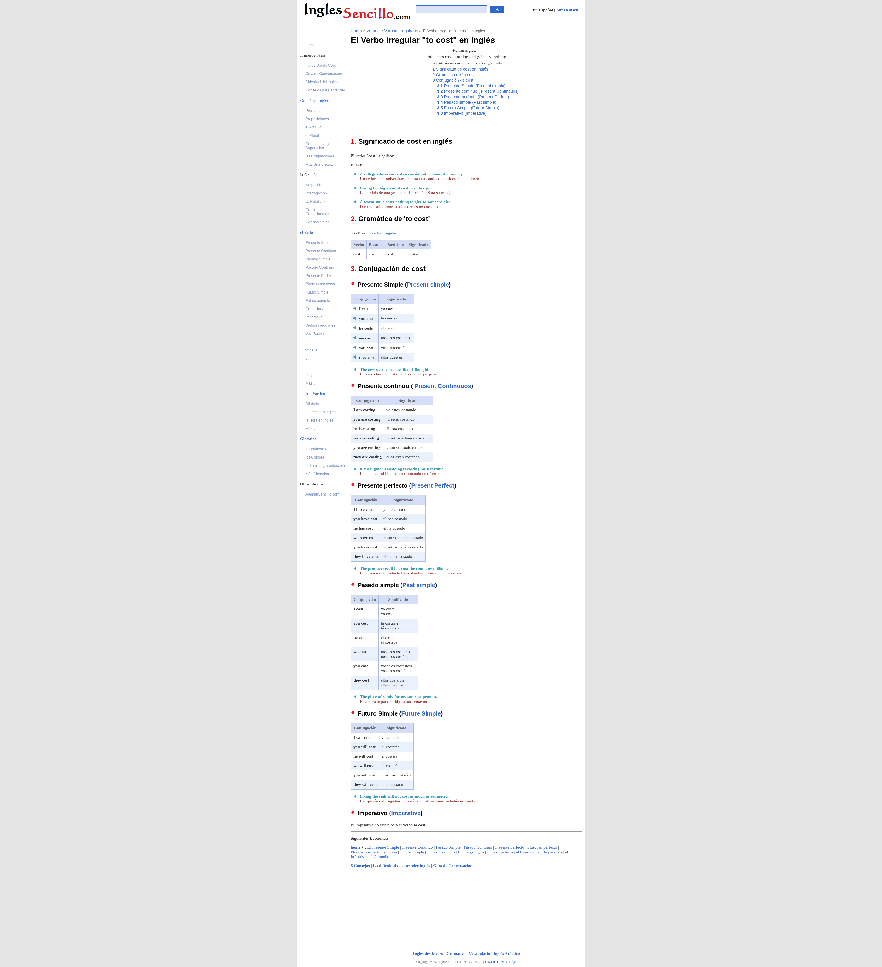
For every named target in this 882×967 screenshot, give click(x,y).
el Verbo (307, 232)
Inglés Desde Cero (320, 65)
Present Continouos (443, 385)
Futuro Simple (412, 852)
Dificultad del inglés (321, 82)
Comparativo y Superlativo (317, 146)
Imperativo (553, 852)
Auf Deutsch (567, 10)
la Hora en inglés (319, 420)
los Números (315, 449)
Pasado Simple (448, 847)
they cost (367, 357)
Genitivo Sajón (317, 222)
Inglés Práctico (506, 953)
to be (309, 342)
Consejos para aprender (325, 90)
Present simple (428, 284)
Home (356, 31)
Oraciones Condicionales (317, 212)
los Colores (314, 457)
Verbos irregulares (320, 325)
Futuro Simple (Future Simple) (468, 108)
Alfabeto (312, 404)
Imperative (406, 813)
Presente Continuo (417, 847)
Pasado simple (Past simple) (466, 102)
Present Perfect (432, 485)
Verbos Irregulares (401, 31)
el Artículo (313, 127)
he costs (366, 328)
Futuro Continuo (441, 852)
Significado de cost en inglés (460, 69)
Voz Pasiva (314, 334)
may (308, 375)
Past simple (418, 585)
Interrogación (316, 193)
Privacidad (492, 962)
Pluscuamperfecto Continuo (374, 852)
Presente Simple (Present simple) (471, 85)
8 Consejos (360, 865)
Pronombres (315, 111)
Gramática (456, 953)
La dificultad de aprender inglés (401, 865)
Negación (313, 185)
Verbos (373, 31)
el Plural (312, 135)
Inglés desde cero (428, 953)
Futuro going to (471, 852)
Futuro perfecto (500, 852)
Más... (310, 383)
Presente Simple (319, 243)
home (355, 847)
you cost (366, 318)
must (309, 367)
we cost (365, 338)
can (308, 358)
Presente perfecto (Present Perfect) (473, 96)
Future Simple (421, 713)
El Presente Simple (383, 847)
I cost (364, 308)
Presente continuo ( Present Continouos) (478, 91)
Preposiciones (317, 119)
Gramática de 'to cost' (454, 74)
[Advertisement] (389, 98)
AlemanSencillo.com (322, 494)
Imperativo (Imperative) (461, 113)
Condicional (315, 309)
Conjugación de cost (453, 80)
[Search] (497, 9)
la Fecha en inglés (320, 412)
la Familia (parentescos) (325, 466)
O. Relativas (315, 201)
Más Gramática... (319, 164)
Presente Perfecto (509, 847)
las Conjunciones (319, 156)
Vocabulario (479, 953)
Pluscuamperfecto (542, 847)
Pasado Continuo (478, 847)
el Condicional (528, 852)
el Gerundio (379, 856)
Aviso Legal (509, 962)
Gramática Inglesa (315, 100)
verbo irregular (384, 233)
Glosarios (308, 438)
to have (311, 350)
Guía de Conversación (452, 865)
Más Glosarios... (318, 474)
